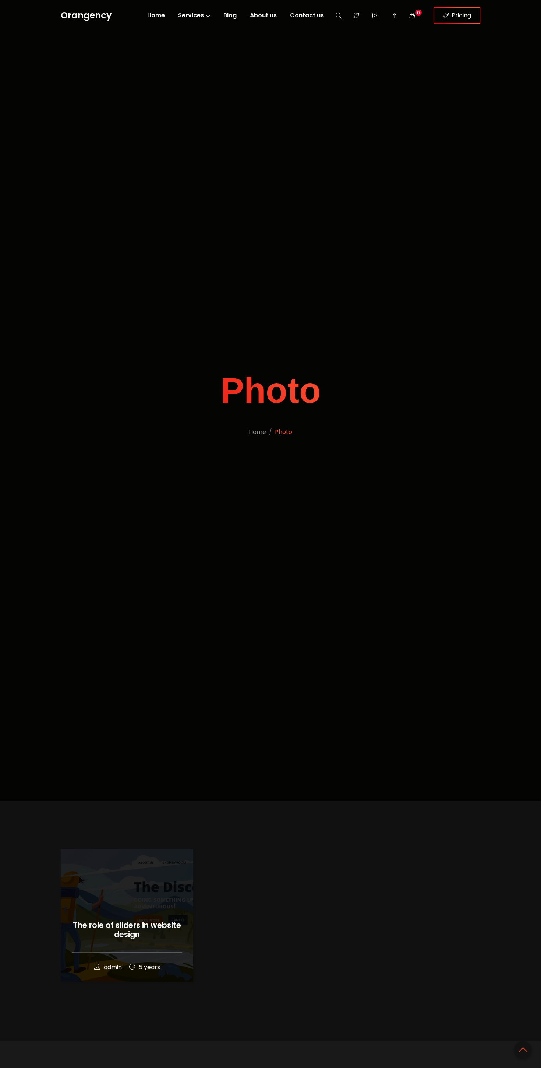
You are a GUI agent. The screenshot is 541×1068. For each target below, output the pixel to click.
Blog (230, 15)
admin (113, 967)
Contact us (307, 15)
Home (156, 15)
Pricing (461, 15)
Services (191, 15)
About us (263, 15)
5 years (149, 967)
